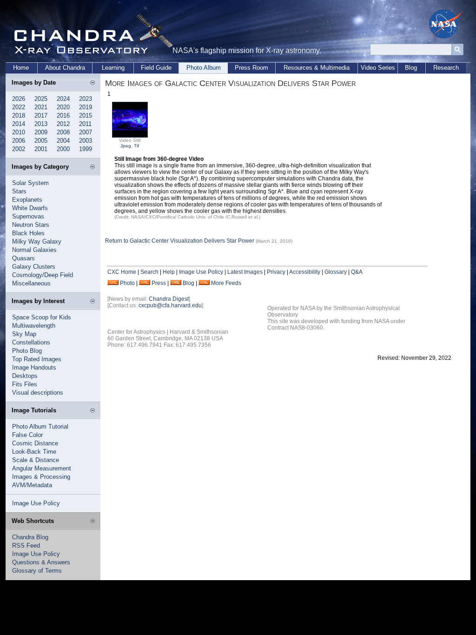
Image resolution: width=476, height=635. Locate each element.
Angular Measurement (41, 468)
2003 (85, 140)
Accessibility (304, 272)
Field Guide (156, 67)
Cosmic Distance (35, 443)
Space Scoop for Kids (41, 317)
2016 (63, 115)
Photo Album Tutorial (40, 426)
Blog (411, 67)
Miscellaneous (31, 283)
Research (446, 67)
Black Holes (28, 233)
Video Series (378, 67)
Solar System (30, 182)
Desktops (25, 375)
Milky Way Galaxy (36, 241)
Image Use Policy (36, 503)
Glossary (335, 272)
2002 (18, 149)
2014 (18, 123)
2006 (18, 140)
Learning (113, 67)
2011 (85, 123)
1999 (85, 149)
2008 (63, 132)
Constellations (31, 342)
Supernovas (28, 216)
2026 (18, 98)
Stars (19, 191)
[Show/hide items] (92, 83)
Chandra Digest (169, 299)
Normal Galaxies (34, 249)
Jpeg (125, 145)
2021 (40, 107)
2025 (40, 98)
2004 (63, 140)
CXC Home (121, 272)
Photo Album (203, 67)
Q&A (357, 272)
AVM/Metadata (32, 485)
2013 (40, 123)
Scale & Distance (35, 459)
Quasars (23, 258)
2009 (40, 132)
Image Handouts (34, 367)
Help (169, 272)
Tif (136, 145)
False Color (27, 434)
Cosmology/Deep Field (42, 274)
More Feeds (226, 283)
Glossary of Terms (37, 570)
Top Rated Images (36, 359)
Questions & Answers (41, 562)
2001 (40, 149)
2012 (63, 123)
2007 (85, 132)
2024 (63, 98)
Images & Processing (41, 476)
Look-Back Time (34, 451)
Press (159, 283)
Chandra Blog (30, 537)
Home (21, 67)
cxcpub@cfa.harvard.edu (170, 305)
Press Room (251, 67)
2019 (85, 107)
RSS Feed (26, 545)
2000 (63, 149)
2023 (85, 98)
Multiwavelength (33, 325)
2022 (18, 107)
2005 (40, 140)
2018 (18, 115)
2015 (85, 115)
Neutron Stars (30, 224)
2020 (63, 107)
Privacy (276, 272)
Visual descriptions (37, 392)
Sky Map (24, 334)
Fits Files (24, 384)
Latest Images (245, 272)
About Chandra (65, 67)
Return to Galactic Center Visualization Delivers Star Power (179, 241)
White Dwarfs (30, 208)
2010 (18, 132)
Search (149, 272)
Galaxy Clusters (33, 266)
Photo (127, 283)
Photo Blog (27, 350)
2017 (40, 115)
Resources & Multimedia (317, 67)
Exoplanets (27, 199)
